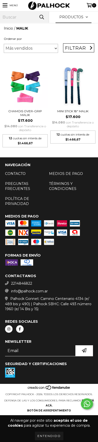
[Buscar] (41, 17)
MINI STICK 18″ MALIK (72, 111)
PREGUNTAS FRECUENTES (17, 186)
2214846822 (21, 283)
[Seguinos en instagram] (9, 329)
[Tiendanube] (49, 389)
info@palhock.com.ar (29, 291)
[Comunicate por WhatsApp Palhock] (87, 403)
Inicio (8, 28)
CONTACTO (15, 173)
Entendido (49, 436)
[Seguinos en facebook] (20, 329)
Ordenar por (13, 39)
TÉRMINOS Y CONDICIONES (62, 186)
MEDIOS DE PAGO (66, 173)
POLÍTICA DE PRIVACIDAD (17, 201)
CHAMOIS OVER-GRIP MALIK (25, 113)
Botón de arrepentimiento (49, 410)
